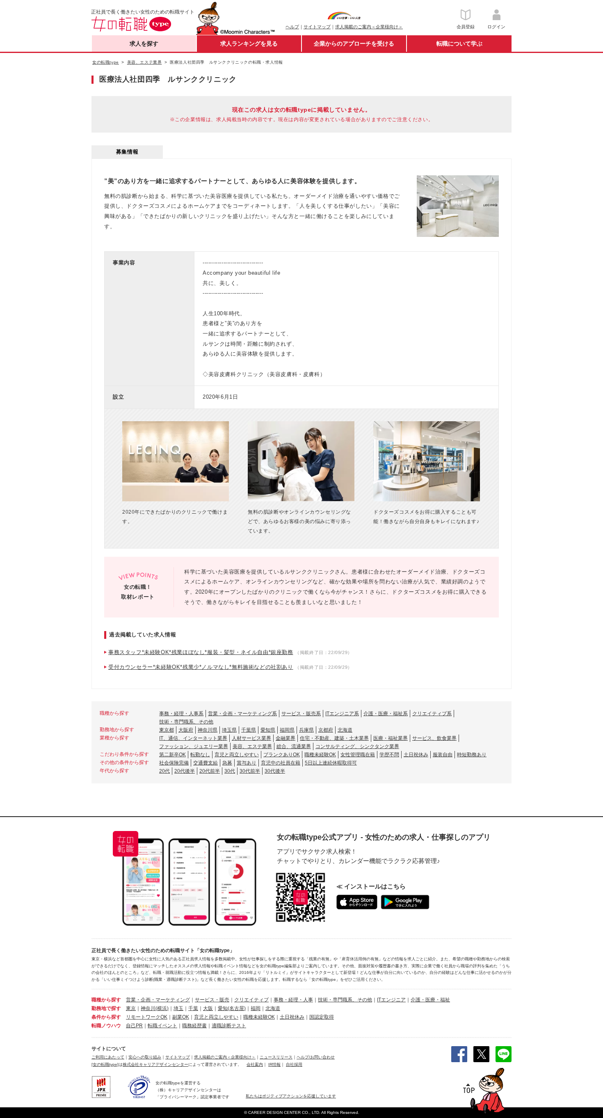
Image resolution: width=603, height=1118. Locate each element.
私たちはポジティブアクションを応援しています (291, 1096)
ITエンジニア (391, 999)
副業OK (180, 1017)
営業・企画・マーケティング (158, 999)
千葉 (193, 1008)
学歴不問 (389, 755)
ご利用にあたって (107, 1057)
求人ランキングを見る (249, 43)
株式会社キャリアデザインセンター (155, 1064)
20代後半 (184, 771)
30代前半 (250, 771)
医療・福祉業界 (390, 738)
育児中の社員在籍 (280, 763)
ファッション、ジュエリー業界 (193, 746)
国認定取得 (321, 1017)
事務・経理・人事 (293, 999)
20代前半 (209, 771)
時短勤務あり (472, 755)
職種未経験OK (320, 755)
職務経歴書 (194, 1025)
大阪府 (185, 730)
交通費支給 (205, 763)
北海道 (345, 730)
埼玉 (178, 1008)
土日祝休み (416, 755)
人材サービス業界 (251, 738)
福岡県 (287, 730)
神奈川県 (207, 730)
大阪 (208, 1008)
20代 (164, 771)
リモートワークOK (146, 1017)
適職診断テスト (229, 1025)
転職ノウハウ (106, 1025)
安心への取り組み (144, 1057)
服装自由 (442, 755)
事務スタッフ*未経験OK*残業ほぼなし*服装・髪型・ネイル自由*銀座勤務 (200, 652)
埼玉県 (229, 730)
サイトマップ (317, 26)
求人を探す (144, 43)
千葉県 (248, 730)
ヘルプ (292, 26)
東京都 (166, 730)
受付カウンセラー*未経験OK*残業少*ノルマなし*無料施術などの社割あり (200, 667)
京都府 (325, 730)
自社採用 (294, 1064)
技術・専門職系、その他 (186, 722)
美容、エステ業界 (252, 746)
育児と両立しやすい (237, 755)
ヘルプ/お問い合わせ (316, 1057)
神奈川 (148, 1008)
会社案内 (255, 1064)
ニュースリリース (276, 1057)
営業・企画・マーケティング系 (242, 713)
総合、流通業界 (293, 746)
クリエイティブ (251, 999)
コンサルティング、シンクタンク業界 (357, 746)
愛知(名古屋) (232, 1008)
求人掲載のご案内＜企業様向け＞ (369, 26)
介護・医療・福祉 (430, 999)
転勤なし (200, 755)
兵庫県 (306, 730)
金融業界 (285, 738)
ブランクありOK (281, 755)
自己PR (134, 1025)
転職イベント (162, 1025)
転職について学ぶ (459, 43)
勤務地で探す (106, 1008)
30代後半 (275, 771)
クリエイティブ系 (432, 713)
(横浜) (162, 1008)
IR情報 (274, 1064)
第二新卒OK (172, 755)
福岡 (255, 1008)
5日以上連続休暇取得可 (331, 763)
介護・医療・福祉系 (385, 713)
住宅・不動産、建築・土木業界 (334, 738)
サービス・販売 (212, 999)
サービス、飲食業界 (434, 738)
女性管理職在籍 (357, 755)
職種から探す (106, 999)
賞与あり (246, 763)
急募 (227, 763)
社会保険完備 (174, 763)
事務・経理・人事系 (181, 713)
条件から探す (106, 1017)
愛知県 (267, 730)
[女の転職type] (105, 1064)
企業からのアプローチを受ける (354, 43)
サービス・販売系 (301, 713)
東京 (131, 1008)
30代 (229, 771)
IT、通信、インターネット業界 (193, 738)
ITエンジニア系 (342, 713)
